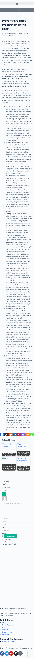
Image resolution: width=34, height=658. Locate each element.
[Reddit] (11, 434)
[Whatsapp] (32, 434)
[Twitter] (7, 653)
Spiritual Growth (7, 35)
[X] (6, 434)
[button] (17, 3)
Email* (4, 527)
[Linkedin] (15, 434)
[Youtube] (11, 653)
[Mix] (27, 434)
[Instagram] (16, 653)
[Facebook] (2, 434)
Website (4, 533)
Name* (4, 521)
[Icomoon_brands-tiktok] (20, 653)
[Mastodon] (23, 434)
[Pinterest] (19, 434)
